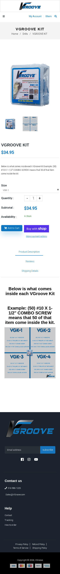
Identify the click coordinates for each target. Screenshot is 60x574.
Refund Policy (38, 544)
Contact (8, 515)
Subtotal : (7, 207)
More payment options (36, 236)
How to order (10, 525)
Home (15, 34)
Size (4, 185)
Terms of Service (20, 548)
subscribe (47, 449)
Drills (25, 34)
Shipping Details (30, 271)
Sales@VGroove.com (15, 494)
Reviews (30, 261)
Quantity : (7, 198)
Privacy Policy (21, 544)
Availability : (8, 216)
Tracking (9, 520)
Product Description (29, 251)
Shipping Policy (39, 548)
